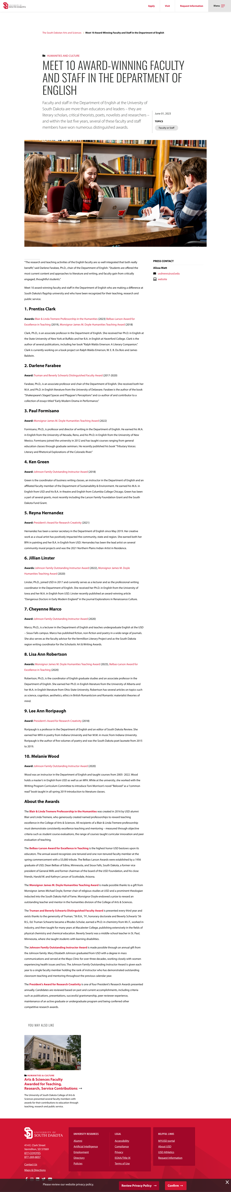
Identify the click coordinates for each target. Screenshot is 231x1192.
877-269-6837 (32, 1157)
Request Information (191, 6)
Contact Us (30, 1164)
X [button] (227, 1182)
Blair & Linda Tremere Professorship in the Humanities (66, 319)
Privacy (119, 1152)
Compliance (122, 1146)
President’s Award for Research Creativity (57, 522)
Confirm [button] (173, 1186)
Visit (167, 6)
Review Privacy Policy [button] (137, 1186)
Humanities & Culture (40, 1075)
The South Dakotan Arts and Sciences (61, 32)
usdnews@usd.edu (169, 273)
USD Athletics (166, 1152)
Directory (79, 1158)
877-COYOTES (32, 1153)
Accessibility (122, 1141)
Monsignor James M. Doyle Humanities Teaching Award (92, 324)
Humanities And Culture (63, 55)
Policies (78, 1163)
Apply (151, 6)
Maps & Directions (35, 1170)
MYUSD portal (166, 1141)
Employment (81, 1152)
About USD (164, 1146)
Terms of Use (122, 1163)
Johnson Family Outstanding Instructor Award (61, 471)
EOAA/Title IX (122, 1158)
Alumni (78, 1141)
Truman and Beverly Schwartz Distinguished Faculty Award (68, 375)
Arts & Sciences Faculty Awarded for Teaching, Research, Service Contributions (50, 1084)
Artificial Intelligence (86, 1146)
